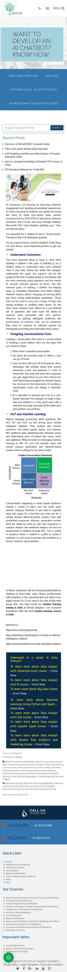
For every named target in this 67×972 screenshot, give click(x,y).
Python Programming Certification (22, 903)
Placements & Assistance (18, 864)
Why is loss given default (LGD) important (26, 148)
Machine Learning (14, 783)
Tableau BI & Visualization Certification (24, 909)
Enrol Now (38, 684)
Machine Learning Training (43, 789)
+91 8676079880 (43, 825)
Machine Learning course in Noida (34, 767)
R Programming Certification (19, 900)
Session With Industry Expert (20, 948)
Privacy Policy (11, 964)
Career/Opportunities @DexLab (21, 876)
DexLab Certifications (16, 873)
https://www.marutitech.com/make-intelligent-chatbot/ (33, 643)
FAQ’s (8, 879)
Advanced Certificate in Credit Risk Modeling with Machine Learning (35, 921)
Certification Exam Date (17, 951)
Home (9, 861)
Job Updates (12, 870)
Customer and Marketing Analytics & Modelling (28, 927)
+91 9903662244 (40, 837)
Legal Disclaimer (29, 964)
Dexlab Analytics (35, 607)
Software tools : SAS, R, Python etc (33, 89)
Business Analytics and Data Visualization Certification (32, 906)
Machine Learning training (34, 770)
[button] (8, 957)
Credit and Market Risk (23, 75)
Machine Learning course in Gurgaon (26, 764)
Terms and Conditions (51, 964)
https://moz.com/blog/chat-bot (21, 630)
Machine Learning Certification (20, 761)
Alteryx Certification (15, 918)
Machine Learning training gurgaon (20, 776)
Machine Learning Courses (16, 789)
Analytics (52, 75)
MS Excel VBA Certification (18, 912)
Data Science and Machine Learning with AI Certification (33, 897)
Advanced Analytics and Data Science (33, 103)
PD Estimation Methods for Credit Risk (24, 169)
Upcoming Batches (15, 945)
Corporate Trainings (15, 930)
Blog (8, 882)
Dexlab (18, 757)
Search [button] (57, 127)
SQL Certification (14, 915)
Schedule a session (15, 867)
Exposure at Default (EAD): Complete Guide (27, 144)
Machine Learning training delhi (43, 773)
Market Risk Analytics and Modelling (23, 924)
